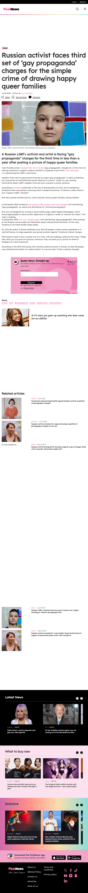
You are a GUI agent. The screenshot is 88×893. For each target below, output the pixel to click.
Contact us (32, 876)
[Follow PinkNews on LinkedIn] (65, 881)
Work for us (33, 886)
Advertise (32, 881)
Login (74, 2)
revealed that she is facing (32, 168)
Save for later (21, 97)
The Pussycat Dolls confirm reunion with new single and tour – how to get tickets (60, 785)
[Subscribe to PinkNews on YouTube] (65, 876)
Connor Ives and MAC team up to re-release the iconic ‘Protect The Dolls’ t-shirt (22, 786)
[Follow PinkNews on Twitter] (65, 871)
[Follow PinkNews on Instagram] (70, 876)
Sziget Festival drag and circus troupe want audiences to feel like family (22, 838)
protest (32, 303)
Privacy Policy (29, 288)
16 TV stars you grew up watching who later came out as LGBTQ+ (57, 317)
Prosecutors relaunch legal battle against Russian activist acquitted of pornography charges (58, 402)
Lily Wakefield (27, 93)
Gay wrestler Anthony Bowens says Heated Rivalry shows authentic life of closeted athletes (60, 839)
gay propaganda (21, 303)
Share (7, 97)
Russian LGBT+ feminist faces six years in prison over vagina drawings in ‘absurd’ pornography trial (55, 611)
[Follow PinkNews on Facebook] (70, 871)
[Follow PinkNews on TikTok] (76, 871)
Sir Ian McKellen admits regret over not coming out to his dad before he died (60, 731)
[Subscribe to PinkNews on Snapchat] (75, 876)
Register (83, 2)
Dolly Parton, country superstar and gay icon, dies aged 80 (21, 731)
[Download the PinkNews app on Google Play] (74, 858)
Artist (11, 303)
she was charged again (29, 219)
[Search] (77, 9)
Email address (28, 270)
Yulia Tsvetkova (55, 303)
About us (31, 867)
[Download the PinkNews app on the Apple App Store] (59, 858)
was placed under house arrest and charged (47, 204)
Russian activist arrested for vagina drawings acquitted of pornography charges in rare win (54, 425)
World (5, 48)
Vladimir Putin (42, 303)
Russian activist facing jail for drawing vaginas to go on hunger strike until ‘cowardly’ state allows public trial (58, 448)
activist (5, 303)
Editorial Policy (34, 872)
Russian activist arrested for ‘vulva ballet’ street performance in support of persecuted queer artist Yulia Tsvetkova (56, 634)
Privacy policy (50, 874)
